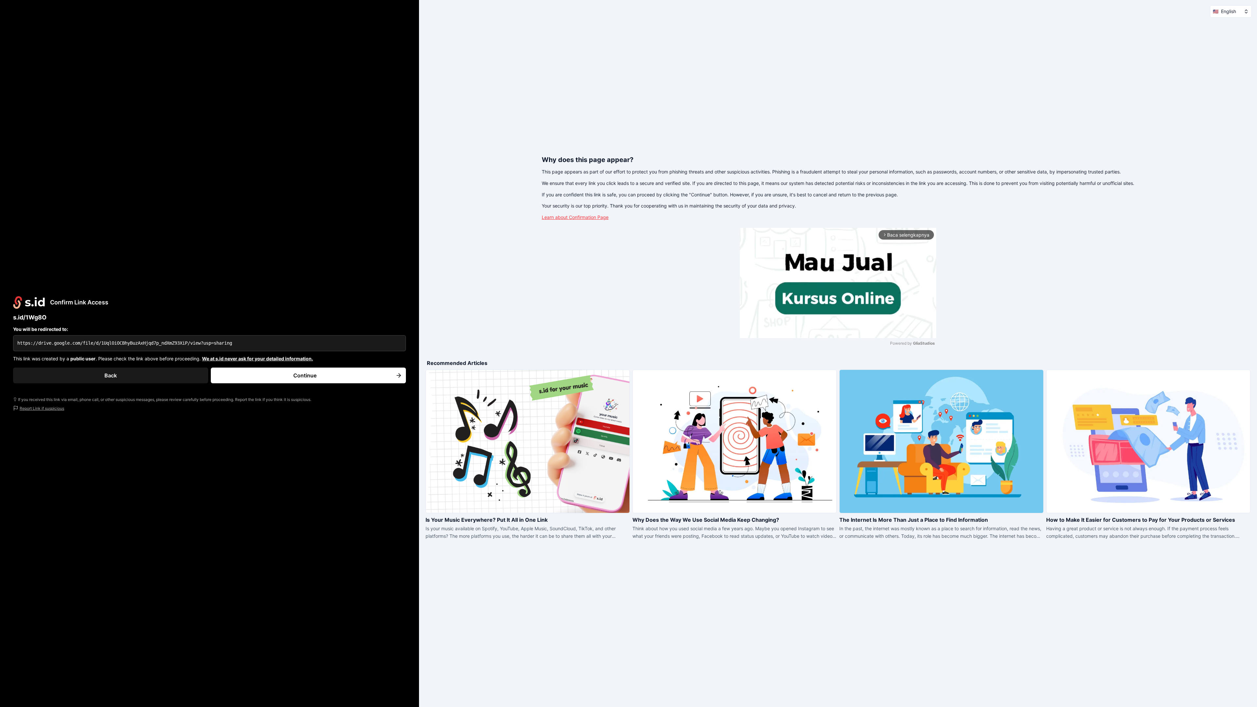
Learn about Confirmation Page (575, 217)
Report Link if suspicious (42, 408)
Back (110, 375)
